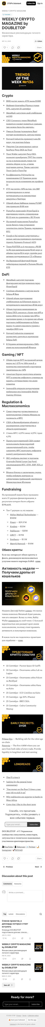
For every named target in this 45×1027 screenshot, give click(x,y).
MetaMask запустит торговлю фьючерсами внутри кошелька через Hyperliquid (23, 283)
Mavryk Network (17, 543)
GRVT (13, 535)
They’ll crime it (13, 777)
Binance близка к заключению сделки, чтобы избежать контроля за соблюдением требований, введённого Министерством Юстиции (24, 477)
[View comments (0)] (12, 47)
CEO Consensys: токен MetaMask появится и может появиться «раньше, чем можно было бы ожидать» (24, 124)
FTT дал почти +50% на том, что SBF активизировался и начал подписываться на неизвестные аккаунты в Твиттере (23, 194)
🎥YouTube (7, 847)
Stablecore (14, 530)
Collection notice (33, 1016)
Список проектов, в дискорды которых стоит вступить (15, 924)
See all (7, 985)
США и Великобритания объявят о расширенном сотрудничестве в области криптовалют (22, 426)
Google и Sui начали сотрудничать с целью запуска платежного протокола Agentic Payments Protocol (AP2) (24, 239)
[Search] (40, 914)
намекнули (13, 620)
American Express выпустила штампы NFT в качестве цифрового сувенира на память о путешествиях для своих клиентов (24, 379)
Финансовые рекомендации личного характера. (14, 951)
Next (37, 867)
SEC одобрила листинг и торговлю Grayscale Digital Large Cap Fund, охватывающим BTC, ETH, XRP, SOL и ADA (24, 463)
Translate (7, 14)
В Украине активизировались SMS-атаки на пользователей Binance (22, 346)
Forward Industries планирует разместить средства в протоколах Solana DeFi (22, 336)
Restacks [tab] (17, 884)
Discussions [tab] (20, 914)
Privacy (18, 1016)
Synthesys (14, 539)
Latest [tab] (11, 914)
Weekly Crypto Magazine (14, 11)
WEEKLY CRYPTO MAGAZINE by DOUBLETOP (16, 945)
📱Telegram (19, 847)
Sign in (40, 3)
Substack (13, 1024)
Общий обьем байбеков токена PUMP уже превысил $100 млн (24, 205)
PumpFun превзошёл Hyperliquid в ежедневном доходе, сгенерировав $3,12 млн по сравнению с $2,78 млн (23, 214)
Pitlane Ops (7, 739)
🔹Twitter (30, 847)
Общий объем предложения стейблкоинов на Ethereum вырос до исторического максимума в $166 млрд (24, 302)
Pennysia (6, 745)
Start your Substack (18, 1020)
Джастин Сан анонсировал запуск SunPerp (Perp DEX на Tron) (22, 148)
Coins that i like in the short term (21, 804)
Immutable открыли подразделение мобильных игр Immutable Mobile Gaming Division (22, 392)
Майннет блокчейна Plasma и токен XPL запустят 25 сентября (22, 107)
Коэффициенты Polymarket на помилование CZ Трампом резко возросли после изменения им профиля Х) (24, 179)
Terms (24, 1016)
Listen (39, 41)
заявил (28, 610)
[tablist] (12, 883)
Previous (9, 867)
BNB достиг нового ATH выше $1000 (23, 101)
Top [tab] (4, 914)
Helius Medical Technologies (23, 514)
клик (38, 561)
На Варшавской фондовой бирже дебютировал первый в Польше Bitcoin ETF (24, 264)
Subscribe (31, 3)
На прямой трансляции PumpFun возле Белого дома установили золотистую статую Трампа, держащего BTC (24, 226)
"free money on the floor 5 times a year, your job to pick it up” (23, 791)
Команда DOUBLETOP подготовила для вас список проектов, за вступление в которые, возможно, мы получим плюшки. (16, 931)
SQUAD (19, 850)
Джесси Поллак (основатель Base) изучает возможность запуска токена (23, 133)
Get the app (32, 1020)
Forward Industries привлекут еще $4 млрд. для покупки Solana (23, 140)
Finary (13, 522)
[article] (22, 929)
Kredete (13, 526)
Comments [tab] (7, 884)
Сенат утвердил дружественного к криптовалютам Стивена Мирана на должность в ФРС (23, 415)
